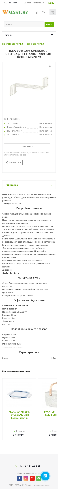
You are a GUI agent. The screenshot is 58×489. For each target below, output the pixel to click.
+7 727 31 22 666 (9, 3)
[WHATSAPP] (38, 478)
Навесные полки (34, 43)
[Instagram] (26, 478)
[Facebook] (19, 478)
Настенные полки (12, 43)
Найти (49, 24)
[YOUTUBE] (32, 478)
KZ (49, 3)
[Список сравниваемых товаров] (37, 13)
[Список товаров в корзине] (53, 14)
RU (53, 3)
